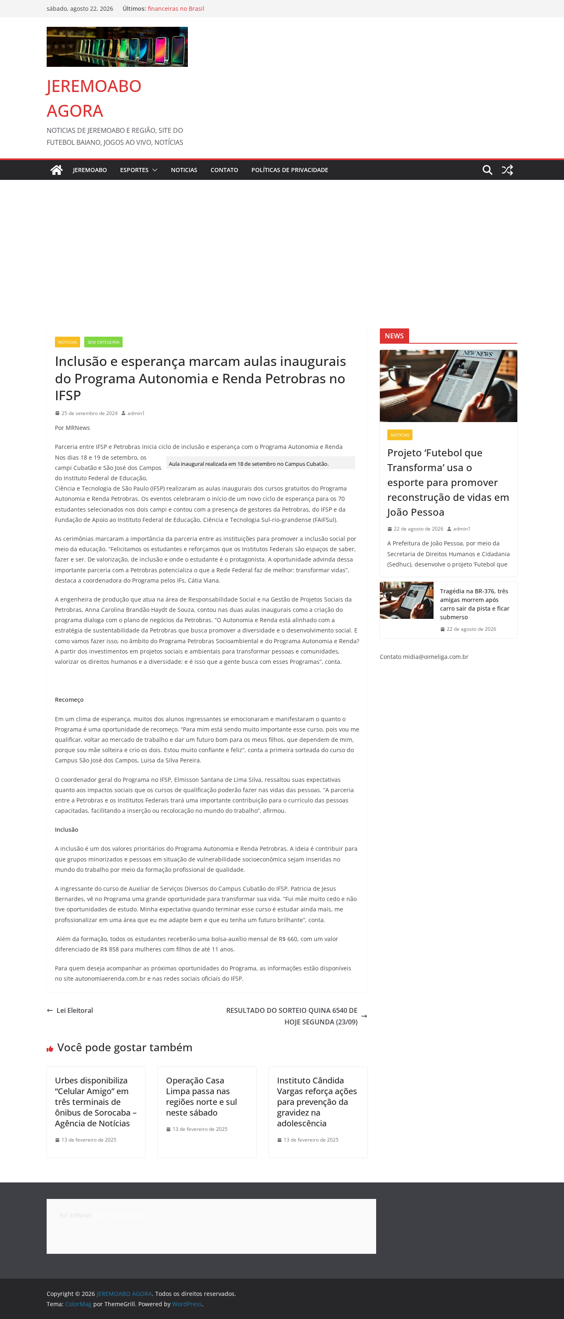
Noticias (184, 170)
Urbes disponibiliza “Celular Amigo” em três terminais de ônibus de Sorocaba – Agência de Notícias (96, 1102)
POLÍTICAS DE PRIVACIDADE (289, 170)
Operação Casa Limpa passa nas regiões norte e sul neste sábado (201, 1096)
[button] (153, 170)
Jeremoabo (90, 170)
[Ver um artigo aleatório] (507, 170)
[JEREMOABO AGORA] (56, 170)
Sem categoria (103, 342)
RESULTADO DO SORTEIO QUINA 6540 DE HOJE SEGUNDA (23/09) (292, 1016)
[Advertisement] (282, 242)
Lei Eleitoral (75, 1010)
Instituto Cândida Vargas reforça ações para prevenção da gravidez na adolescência (317, 1102)
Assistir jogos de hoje (120, 1215)
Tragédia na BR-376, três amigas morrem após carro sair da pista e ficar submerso (474, 604)
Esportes (134, 170)
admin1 (136, 413)
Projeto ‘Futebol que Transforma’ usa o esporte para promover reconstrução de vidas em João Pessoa (448, 482)
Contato (224, 170)
